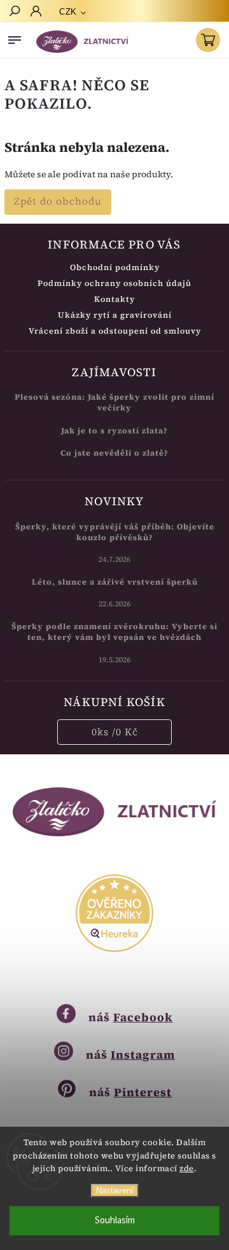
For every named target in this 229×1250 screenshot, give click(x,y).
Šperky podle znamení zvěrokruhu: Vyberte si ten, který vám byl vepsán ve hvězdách (114, 631)
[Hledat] (14, 12)
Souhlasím (115, 1220)
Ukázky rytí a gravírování (115, 314)
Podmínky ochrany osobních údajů (114, 283)
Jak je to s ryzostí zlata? (114, 430)
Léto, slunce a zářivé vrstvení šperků (115, 581)
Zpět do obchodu (58, 201)
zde (186, 1168)
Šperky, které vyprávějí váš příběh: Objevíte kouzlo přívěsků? (114, 532)
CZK (68, 12)
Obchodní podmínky (115, 267)
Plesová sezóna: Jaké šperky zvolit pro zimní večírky (114, 402)
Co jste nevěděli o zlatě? (114, 452)
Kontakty (114, 299)
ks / (115, 731)
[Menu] (14, 37)
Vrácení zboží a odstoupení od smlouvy (115, 330)
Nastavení (115, 1190)
